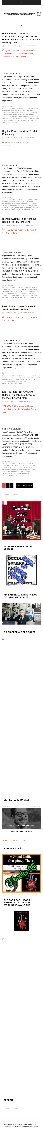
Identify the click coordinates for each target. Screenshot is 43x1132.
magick (19, 118)
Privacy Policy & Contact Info (14, 840)
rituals (5, 381)
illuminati (14, 116)
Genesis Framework (13, 1127)
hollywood (27, 114)
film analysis (30, 465)
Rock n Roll (25, 295)
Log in (35, 1127)
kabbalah (6, 469)
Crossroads (32, 289)
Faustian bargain (17, 465)
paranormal (34, 118)
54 (19, 485)
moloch (36, 377)
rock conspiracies (23, 293)
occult (25, 118)
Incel (35, 467)
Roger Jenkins (14, 120)
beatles (35, 287)
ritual (4, 120)
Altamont (27, 287)
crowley (5, 465)
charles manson (9, 289)
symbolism (25, 120)
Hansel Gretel (17, 467)
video (20, 383)
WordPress (27, 1127)
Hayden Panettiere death (12, 114)
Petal (33, 379)
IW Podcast (9, 106)
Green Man (6, 467)
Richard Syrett (8, 293)
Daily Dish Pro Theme (27, 1124)
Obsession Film (17, 471)
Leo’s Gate (34, 116)
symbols (33, 120)
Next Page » (27, 485)
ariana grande (29, 375)
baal (38, 375)
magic (12, 118)
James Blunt (24, 116)
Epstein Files (21, 110)
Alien (14, 108)
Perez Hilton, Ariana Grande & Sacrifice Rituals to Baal (18, 308)
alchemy (8, 108)
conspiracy (28, 108)
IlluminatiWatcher (21, 14)
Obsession (6, 471)
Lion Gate (6, 118)
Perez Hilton (25, 379)
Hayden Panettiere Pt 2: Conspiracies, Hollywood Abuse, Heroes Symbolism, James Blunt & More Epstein (21, 38)
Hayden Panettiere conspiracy (24, 112)
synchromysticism (9, 122)
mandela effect (29, 469)
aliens (20, 108)
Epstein (12, 110)
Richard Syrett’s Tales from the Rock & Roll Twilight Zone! (19, 220)
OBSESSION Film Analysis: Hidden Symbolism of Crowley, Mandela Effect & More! (19, 395)
